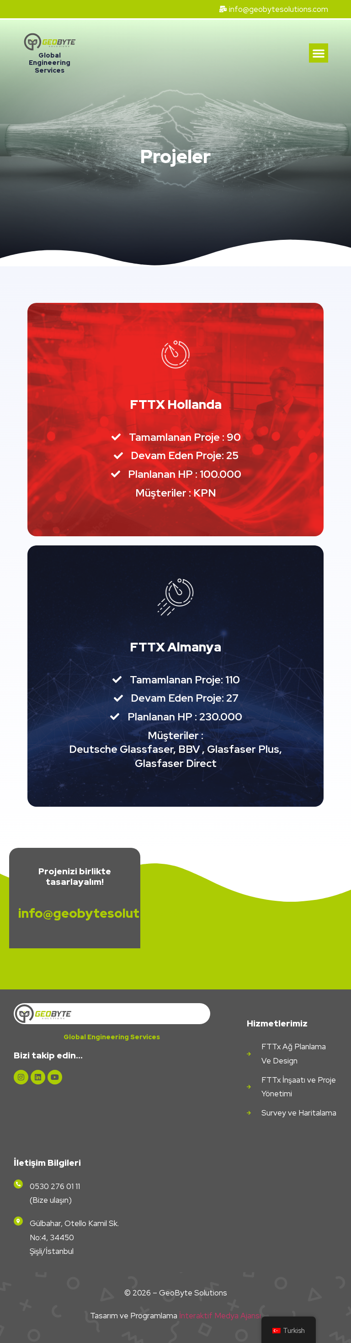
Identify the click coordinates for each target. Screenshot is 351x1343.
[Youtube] (55, 1077)
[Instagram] (21, 1077)
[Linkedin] (38, 1077)
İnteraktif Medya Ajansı (220, 1316)
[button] (318, 53)
